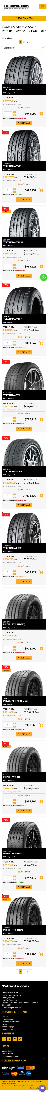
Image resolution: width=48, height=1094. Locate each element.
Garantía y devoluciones (11, 1022)
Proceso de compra (9, 1029)
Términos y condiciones (10, 1056)
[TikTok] (20, 1039)
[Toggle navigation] (42, 6)
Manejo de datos (8, 1051)
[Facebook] (4, 1039)
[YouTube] (15, 1039)
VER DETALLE (24, 123)
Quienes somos (8, 1019)
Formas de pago (8, 1027)
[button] (42, 1088)
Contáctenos (6, 1017)
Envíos (4, 1024)
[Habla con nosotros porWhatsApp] (43, 277)
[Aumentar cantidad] (14, 112)
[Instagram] (9, 1039)
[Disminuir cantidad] (14, 115)
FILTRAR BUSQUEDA (24, 18)
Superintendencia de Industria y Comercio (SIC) (17, 1086)
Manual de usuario (8, 1054)
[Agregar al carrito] (41, 114)
